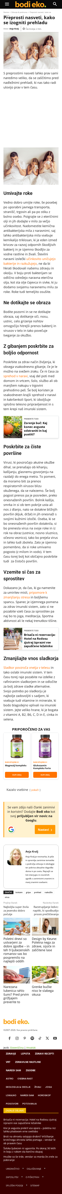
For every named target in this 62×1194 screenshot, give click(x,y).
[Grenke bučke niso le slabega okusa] (45, 974)
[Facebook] (9, 1038)
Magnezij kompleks (15, 765)
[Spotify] (32, 1038)
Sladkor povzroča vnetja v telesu (26, 667)
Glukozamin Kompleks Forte (42, 767)
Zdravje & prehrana (19, 12)
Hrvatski (31, 1047)
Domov (6, 12)
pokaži (35, 790)
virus (7, 897)
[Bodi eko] (31, 4)
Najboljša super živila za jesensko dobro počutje (16, 910)
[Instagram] (17, 1038)
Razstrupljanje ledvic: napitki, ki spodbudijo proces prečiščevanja (46, 910)
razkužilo (49, 892)
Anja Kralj (14, 28)
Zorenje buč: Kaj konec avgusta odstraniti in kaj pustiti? (35, 428)
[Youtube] (55, 1038)
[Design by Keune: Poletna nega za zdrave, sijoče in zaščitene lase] (45, 926)
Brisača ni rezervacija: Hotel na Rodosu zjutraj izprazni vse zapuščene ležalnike (39, 640)
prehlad (37, 892)
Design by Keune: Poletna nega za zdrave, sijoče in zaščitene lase (44, 944)
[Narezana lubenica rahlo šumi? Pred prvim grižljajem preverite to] (16, 974)
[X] (47, 1038)
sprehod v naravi (15, 376)
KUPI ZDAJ (16, 775)
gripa (28, 892)
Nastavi (45, 829)
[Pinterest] (24, 1038)
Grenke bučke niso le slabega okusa (43, 990)
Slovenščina (17, 1047)
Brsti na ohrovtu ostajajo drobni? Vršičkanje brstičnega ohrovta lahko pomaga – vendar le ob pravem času (29, 1140)
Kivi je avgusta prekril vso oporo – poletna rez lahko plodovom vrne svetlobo (29, 1129)
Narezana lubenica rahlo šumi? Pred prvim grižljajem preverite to (16, 994)
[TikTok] (39, 1038)
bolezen (19, 892)
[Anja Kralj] (15, 866)
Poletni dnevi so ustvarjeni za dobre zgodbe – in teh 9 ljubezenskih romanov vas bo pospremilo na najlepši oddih (16, 950)
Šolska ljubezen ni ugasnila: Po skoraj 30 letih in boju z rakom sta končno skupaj (29, 1150)
